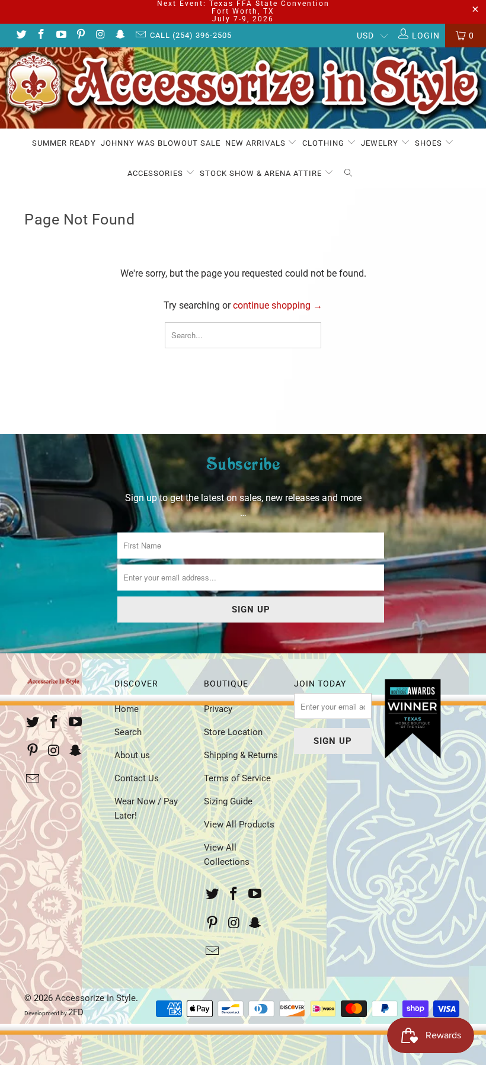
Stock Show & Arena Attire (262, 173)
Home (126, 709)
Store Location (233, 732)
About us (132, 755)
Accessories (156, 173)
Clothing (324, 143)
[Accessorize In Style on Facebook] (41, 35)
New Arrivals (256, 143)
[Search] (348, 174)
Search (128, 732)
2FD (76, 1012)
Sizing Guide (228, 801)
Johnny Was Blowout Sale (160, 143)
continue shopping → (277, 305)
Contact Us (136, 778)
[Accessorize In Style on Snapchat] (120, 35)
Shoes (430, 143)
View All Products (239, 824)
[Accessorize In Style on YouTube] (60, 35)
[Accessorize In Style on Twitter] (21, 35)
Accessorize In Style (95, 998)
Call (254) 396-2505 (191, 35)
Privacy (218, 709)
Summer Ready (64, 143)
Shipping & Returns (241, 755)
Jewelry (381, 143)
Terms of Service (237, 778)
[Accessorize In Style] (243, 88)
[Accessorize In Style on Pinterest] (81, 35)
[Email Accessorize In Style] (140, 35)
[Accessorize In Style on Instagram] (100, 35)
